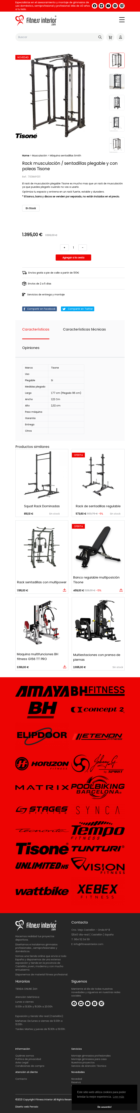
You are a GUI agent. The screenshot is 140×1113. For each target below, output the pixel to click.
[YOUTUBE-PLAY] (108, 6)
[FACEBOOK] (94, 6)
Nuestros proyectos (83, 1062)
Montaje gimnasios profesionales (91, 1055)
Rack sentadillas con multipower (42, 582)
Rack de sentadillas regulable (98, 506)
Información (22, 1049)
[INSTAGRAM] (115, 6)
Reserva (76, 1082)
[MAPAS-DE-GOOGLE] (122, 6)
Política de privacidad (28, 1059)
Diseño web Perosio (26, 1106)
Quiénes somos (24, 1055)
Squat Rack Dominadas (42, 506)
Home (25, 155)
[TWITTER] (101, 6)
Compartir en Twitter (80, 309)
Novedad (76, 1079)
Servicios (76, 1049)
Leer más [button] (118, 1096)
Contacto (21, 1079)
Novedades (78, 1072)
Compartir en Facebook (40, 309)
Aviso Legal (21, 1062)
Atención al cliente (26, 1072)
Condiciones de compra (29, 1066)
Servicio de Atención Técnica (88, 1066)
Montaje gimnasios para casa (89, 1059)
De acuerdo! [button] (104, 1106)
